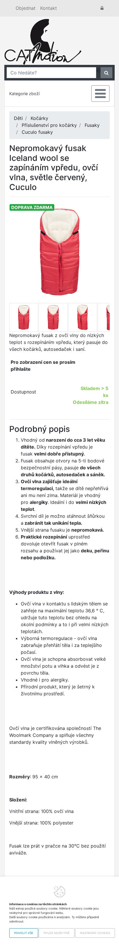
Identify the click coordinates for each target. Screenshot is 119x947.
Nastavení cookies (95, 933)
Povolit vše (23, 933)
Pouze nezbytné (57, 933)
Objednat (26, 8)
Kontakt (48, 8)
